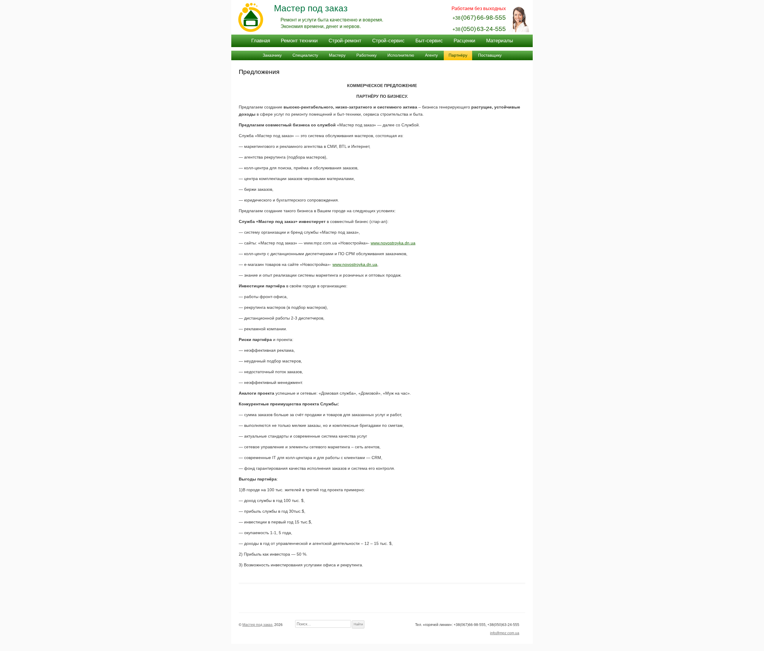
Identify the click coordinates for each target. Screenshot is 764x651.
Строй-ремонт (345, 41)
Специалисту (305, 55)
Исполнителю (400, 55)
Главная (260, 41)
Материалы (499, 41)
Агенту (431, 55)
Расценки (464, 41)
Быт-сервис (429, 41)
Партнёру (458, 55)
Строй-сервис (388, 41)
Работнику (366, 55)
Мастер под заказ (311, 8)
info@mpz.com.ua (504, 633)
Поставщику (490, 55)
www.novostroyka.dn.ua (393, 243)
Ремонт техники (299, 41)
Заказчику (272, 55)
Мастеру (337, 55)
